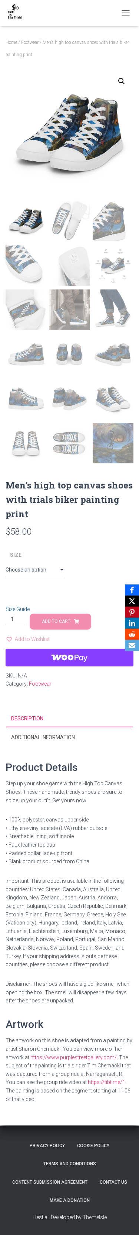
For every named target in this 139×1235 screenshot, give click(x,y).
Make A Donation (70, 1200)
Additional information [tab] (43, 737)
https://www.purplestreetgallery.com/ (73, 1057)
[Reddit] (132, 634)
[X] (132, 601)
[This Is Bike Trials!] (18, 13)
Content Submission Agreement (49, 1182)
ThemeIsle (95, 1217)
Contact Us (113, 1182)
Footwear (30, 42)
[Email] (132, 645)
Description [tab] (27, 718)
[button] (121, 81)
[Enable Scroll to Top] (124, 1220)
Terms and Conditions (69, 1163)
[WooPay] (69, 657)
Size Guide (18, 609)
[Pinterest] (132, 612)
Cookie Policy (93, 1145)
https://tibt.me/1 (106, 1082)
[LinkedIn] (132, 623)
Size (15, 555)
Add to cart (56, 621)
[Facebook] (132, 590)
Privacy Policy (47, 1145)
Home (11, 42)
